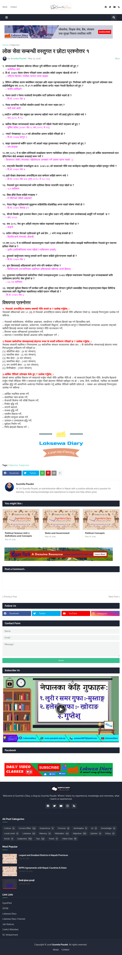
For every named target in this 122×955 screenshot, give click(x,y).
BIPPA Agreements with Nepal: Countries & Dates (43, 868)
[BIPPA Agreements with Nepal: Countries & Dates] (9, 871)
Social (8, 839)
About (4, 7)
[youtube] (114, 7)
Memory (45, 833)
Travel (53, 839)
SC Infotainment (10, 935)
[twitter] (110, 7)
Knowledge (108, 828)
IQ (94, 828)
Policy (109, 833)
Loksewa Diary (9, 914)
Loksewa (29, 833)
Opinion (95, 833)
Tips (40, 839)
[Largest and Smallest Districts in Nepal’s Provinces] (9, 859)
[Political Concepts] (101, 519)
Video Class (69, 839)
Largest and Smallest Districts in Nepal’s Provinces (43, 855)
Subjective (24, 465)
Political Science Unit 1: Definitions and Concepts (18, 534)
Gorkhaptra (80, 828)
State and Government (57, 533)
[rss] (119, 7)
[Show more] (59, 473)
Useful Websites (10, 929)
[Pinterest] (48, 473)
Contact (13, 7)
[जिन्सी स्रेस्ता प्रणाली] (9, 884)
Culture (9, 828)
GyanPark (7, 903)
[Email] (54, 473)
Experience (47, 828)
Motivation (62, 833)
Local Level (11, 833)
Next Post (113, 596)
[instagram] (67, 806)
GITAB (5, 908)
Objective (14, 45)
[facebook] (106, 7)
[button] (6, 17)
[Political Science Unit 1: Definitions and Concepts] (21, 519)
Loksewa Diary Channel (13, 919)
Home (5, 45)
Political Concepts (95, 533)
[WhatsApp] (42, 473)
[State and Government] (61, 519)
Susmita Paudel (25, 484)
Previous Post (10, 596)
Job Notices (8, 924)
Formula (63, 828)
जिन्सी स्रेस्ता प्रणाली (26, 880)
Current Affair (27, 828)
